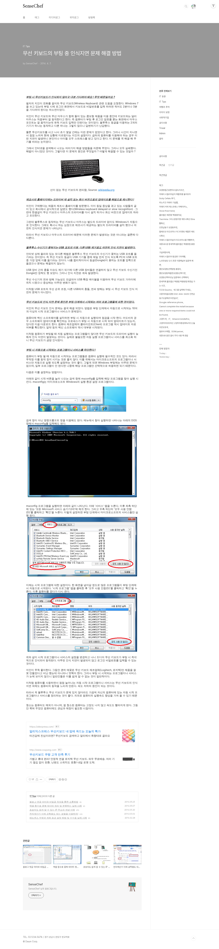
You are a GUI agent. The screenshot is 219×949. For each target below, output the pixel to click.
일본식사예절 (164, 331)
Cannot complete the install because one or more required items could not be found (177, 310)
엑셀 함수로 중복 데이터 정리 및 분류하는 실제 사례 (55, 805)
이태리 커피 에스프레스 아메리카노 (173, 207)
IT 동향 (162, 96)
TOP (193, 938)
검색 (186, 6)
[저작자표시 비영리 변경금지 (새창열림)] (62, 779)
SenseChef (33, 6)
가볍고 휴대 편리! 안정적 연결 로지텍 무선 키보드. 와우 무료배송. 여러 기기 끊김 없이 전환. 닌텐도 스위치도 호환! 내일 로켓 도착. (72, 760)
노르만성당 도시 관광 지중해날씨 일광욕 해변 (176, 263)
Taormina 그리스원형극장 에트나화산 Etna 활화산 (177, 221)
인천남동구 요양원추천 (168, 227)
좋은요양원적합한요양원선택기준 (172, 273)
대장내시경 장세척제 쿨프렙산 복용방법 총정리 (177, 246)
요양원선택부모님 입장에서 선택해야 (173, 277)
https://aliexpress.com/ (41, 726)
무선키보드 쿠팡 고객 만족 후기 (49, 754)
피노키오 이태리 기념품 (168, 202)
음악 (161, 138)
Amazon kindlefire (180, 319)
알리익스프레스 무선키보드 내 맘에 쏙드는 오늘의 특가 (65, 731)
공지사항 (163, 123)
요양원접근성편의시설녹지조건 (171, 190)
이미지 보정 (164, 112)
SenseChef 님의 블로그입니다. (42, 888)
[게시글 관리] (41, 779)
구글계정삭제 (164, 252)
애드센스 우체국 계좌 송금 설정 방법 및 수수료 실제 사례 (58, 817)
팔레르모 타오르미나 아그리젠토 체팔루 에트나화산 (177, 233)
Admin (162, 133)
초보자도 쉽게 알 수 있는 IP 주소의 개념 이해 (52, 809)
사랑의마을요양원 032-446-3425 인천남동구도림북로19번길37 (177, 296)
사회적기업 (164, 117)
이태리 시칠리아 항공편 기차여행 (172, 256)
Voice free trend (167, 211)
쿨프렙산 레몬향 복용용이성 (170, 215)
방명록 (91, 17)
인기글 (171, 165)
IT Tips (33, 796)
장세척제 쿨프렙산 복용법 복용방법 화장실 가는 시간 (177, 283)
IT (169, 319)
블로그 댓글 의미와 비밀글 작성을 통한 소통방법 (53, 801)
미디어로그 (54, 17)
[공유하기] (37, 779)
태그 (37, 17)
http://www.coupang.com (42, 749)
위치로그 (74, 17)
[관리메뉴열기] (213, 5)
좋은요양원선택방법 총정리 (170, 269)
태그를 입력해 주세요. (182, 290)
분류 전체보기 (165, 91)
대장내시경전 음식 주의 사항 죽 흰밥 (173, 335)
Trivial (162, 128)
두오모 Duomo (165, 290)
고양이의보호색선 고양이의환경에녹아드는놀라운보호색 (177, 325)
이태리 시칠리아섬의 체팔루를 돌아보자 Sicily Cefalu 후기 (175, 196)
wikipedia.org (106, 189)
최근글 (162, 165)
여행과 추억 (164, 107)
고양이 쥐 (163, 319)
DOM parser (177, 331)
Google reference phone (171, 302)
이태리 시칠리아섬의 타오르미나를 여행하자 (176, 240)
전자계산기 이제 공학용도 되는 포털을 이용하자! (53, 813)
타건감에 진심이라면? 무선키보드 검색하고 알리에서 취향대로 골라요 (69, 735)
